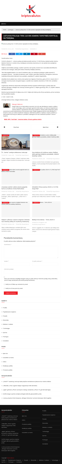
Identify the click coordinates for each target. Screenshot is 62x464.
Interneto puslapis (9, 269)
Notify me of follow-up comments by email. (17, 284)
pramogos (5, 135)
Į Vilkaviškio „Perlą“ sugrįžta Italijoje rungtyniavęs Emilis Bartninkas (20, 385)
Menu (4, 24)
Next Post (45, 127)
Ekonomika (6, 320)
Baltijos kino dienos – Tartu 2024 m (43, 220)
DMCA (4, 361)
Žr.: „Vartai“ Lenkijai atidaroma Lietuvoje (14, 152)
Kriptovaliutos (10, 458)
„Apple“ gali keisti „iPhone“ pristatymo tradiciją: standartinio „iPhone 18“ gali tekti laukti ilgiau (27, 389)
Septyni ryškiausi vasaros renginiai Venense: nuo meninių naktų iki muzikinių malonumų (16, 220)
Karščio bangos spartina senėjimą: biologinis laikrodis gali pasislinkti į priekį (22, 394)
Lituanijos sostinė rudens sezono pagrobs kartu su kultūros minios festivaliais (14, 188)
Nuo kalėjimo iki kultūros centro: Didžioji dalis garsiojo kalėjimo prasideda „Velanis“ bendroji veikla (45, 154)
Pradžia (5, 307)
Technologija (6, 328)
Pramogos (5, 336)
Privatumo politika (7, 370)
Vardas (6, 261)
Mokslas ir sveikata (8, 324)
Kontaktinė (6, 341)
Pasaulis (5, 316)
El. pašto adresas (37, 261)
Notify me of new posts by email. (14, 288)
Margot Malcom (24, 49)
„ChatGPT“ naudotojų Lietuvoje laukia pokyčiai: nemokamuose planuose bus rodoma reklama (27, 381)
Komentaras (7, 244)
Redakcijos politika (8, 366)
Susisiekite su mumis (8, 357)
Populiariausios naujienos (9, 312)
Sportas (5, 332)
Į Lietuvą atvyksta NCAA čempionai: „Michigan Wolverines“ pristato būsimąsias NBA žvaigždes (27, 398)
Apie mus (5, 353)
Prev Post (16, 127)
